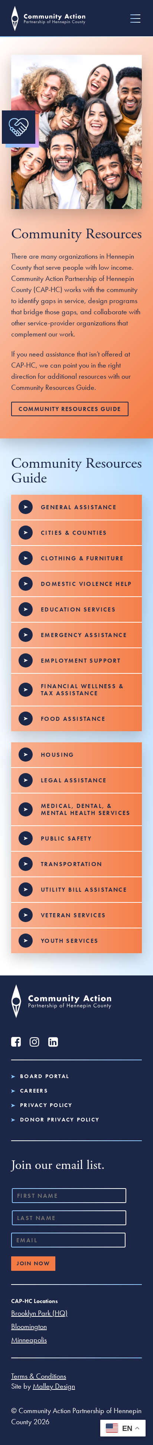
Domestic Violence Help (86, 583)
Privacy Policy (46, 1105)
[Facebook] (15, 1041)
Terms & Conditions (38, 1376)
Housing (57, 754)
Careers (34, 1091)
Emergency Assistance (84, 635)
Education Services (78, 609)
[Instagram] (34, 1041)
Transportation (71, 864)
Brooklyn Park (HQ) (39, 1313)
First (130, 1196)
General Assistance (79, 507)
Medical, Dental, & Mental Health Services (86, 809)
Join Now (33, 1263)
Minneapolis (29, 1339)
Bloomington (29, 1326)
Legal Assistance (74, 780)
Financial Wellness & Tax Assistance (82, 690)
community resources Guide (70, 408)
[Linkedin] (53, 1041)
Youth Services (70, 940)
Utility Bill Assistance (84, 889)
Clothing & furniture (82, 558)
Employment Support (81, 660)
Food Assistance (73, 718)
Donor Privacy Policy (60, 1120)
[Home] (48, 18)
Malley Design (54, 1386)
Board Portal (44, 1076)
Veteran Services (73, 915)
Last (130, 1218)
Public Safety (66, 838)
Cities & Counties (74, 532)
